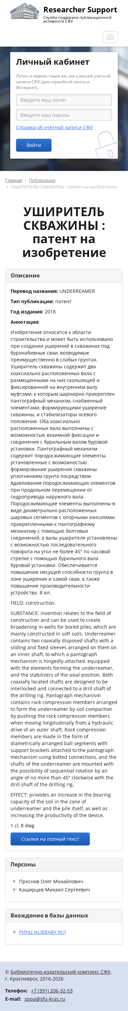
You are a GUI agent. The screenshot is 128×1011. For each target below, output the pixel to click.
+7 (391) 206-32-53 (52, 990)
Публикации (42, 180)
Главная (13, 180)
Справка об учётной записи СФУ (54, 127)
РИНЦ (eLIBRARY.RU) (42, 932)
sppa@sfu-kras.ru (45, 999)
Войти (34, 145)
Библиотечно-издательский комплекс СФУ (61, 972)
